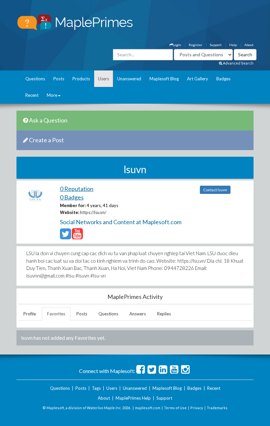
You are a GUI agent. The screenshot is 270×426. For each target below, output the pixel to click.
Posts (58, 78)
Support (216, 45)
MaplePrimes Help (133, 398)
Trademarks (217, 408)
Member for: (73, 205)
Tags (96, 388)
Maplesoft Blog (164, 78)
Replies (164, 313)
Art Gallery (197, 78)
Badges (223, 78)
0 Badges (72, 197)
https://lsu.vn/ (93, 212)
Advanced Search (238, 63)
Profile (29, 313)
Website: (69, 212)
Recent (32, 95)
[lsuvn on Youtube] (77, 236)
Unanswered (129, 78)
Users (103, 78)
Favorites (56, 313)
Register (195, 45)
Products (81, 78)
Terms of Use (175, 408)
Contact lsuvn (215, 189)
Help (233, 45)
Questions (35, 78)
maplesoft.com (147, 408)
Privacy (196, 408)
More (52, 95)
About (249, 45)
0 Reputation (77, 188)
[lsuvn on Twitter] (65, 236)
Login (177, 45)
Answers (137, 313)
